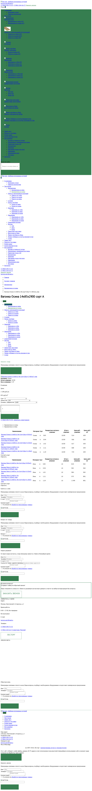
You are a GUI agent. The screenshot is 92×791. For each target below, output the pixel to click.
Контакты (7, 157)
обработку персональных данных (22, 505)
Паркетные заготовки (12, 101)
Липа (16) (11, 93)
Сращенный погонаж (12, 83)
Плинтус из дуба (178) (15, 34)
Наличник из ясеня (17, 213)
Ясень (13, 229)
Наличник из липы (17, 211)
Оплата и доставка (10, 133)
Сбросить (4, 457)
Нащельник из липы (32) (15, 75)
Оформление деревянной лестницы (19, 142)
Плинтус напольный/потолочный (17, 32)
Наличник (8, 60)
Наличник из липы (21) (15, 64)
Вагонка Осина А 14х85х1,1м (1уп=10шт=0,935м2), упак (10, 439)
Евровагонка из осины (18, 192)
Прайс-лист (7, 131)
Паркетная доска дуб (14, 144)
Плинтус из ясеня (17, 197)
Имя (2, 495)
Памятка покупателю (14, 14)
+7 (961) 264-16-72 (7, 739)
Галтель (7, 90)
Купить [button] (10, 416)
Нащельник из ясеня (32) (15, 77)
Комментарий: (5, 503)
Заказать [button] (10, 514)
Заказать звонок (31, 5)
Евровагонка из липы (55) (16, 21)
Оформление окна (13, 153)
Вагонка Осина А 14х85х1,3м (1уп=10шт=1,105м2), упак (10, 448)
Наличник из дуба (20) (15, 62)
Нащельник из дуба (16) (15, 74)
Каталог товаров (9, 281)
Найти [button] (9, 172)
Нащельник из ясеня (18, 220)
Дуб (13, 226)
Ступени (7, 44)
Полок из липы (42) (14, 52)
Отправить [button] (10, 578)
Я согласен (11, 756)
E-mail (3, 499)
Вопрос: (3, 534)
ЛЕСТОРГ (11, 634)
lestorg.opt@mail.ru (7, 620)
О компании (8, 10)
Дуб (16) (10, 92)
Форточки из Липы (11, 108)
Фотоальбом (8, 138)
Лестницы (11, 155)
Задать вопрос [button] (10, 545)
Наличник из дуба (17, 210)
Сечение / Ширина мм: (7, 402)
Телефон (4, 497)
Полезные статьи (13, 12)
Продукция (7, 16)
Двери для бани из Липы (13, 114)
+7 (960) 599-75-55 (7, 627)
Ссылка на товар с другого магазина (12, 563)
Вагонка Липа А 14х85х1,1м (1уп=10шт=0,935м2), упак (10, 468)
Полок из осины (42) (14, 54)
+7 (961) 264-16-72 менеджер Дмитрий (13, 630)
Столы (6, 127)
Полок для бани (10, 50)
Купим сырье (8, 135)
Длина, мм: (4, 400)
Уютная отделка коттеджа (16, 140)
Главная (6, 277)
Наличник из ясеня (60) (15, 65)
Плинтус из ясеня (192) (15, 36)
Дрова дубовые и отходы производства (19, 120)
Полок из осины (16, 206)
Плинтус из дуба (17, 195)
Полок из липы (16, 204)
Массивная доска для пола (16, 149)
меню (4, 301)
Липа (13, 228)
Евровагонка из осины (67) (16, 23)
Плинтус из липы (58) (14, 38)
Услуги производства (10, 137)
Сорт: (2, 398)
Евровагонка (9, 20)
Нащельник (8, 72)
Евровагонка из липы (18, 190)
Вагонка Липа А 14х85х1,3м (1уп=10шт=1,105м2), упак (10, 476)
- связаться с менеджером (15, 420)
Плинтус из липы (17, 199)
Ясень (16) (11, 95)
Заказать (11, 369)
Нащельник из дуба (18, 217)
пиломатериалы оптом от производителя (53, 748)
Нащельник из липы (18, 219)
